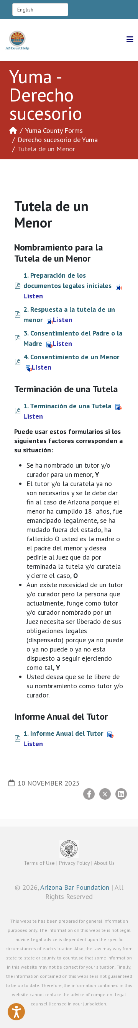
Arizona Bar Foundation (74, 887)
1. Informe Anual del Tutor (63, 733)
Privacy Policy (74, 862)
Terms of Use (39, 862)
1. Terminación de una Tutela (67, 405)
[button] (16, 1011)
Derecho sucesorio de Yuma (58, 139)
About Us (104, 862)
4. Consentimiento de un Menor (71, 356)
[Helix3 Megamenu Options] (130, 39)
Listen (62, 319)
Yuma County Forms (54, 130)
